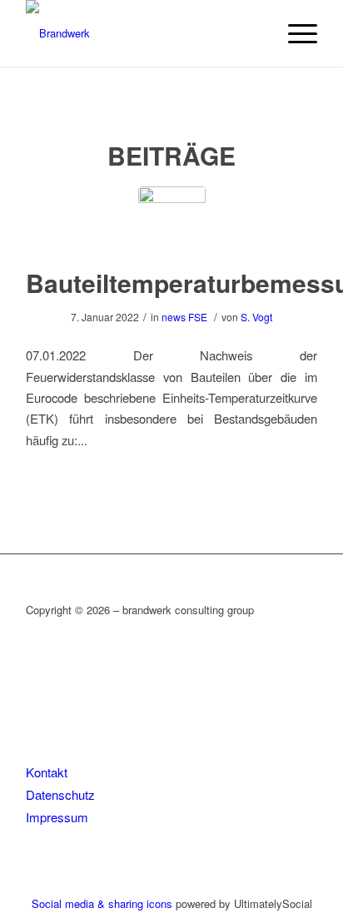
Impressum (57, 817)
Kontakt (46, 772)
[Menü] (294, 33)
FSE (197, 317)
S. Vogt (256, 317)
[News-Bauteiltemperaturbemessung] (172, 220)
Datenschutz (60, 794)
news (174, 317)
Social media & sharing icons (104, 903)
